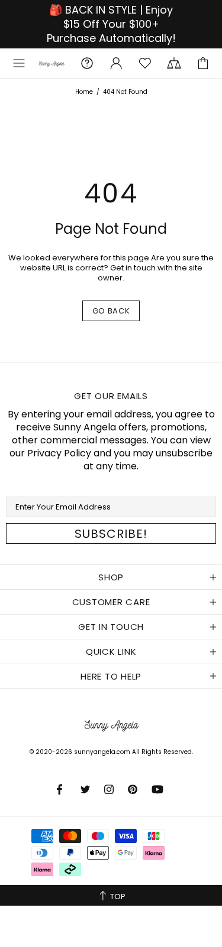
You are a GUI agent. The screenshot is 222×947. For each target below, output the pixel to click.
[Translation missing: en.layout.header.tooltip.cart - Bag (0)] (203, 63)
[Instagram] (110, 789)
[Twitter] (86, 789)
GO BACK (111, 310)
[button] (19, 63)
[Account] (116, 63)
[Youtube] (158, 789)
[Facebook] (63, 789)
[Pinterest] (134, 789)
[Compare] (174, 63)
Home (84, 91)
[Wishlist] (145, 63)
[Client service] (87, 63)
